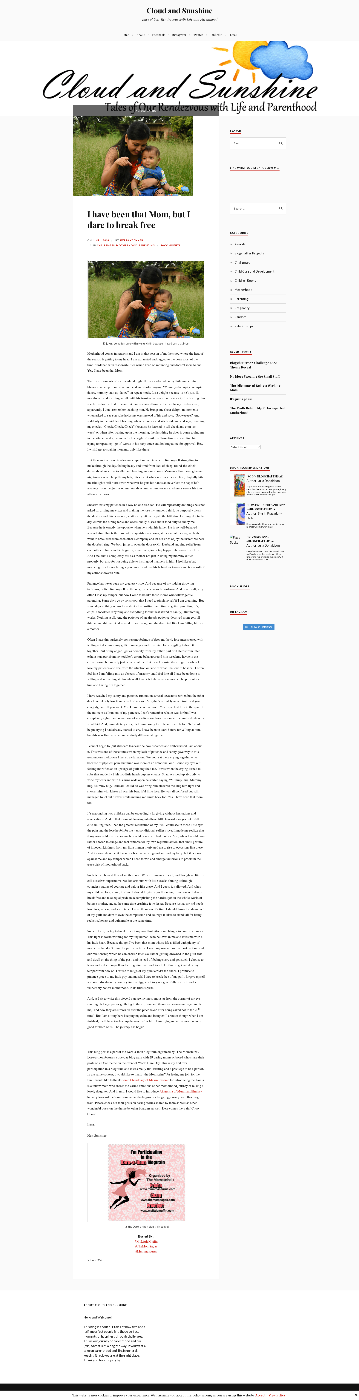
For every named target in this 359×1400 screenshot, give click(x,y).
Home (125, 35)
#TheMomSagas (146, 1246)
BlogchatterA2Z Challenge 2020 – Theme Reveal (255, 365)
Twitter (198, 35)
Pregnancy (242, 308)
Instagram (179, 35)
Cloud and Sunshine (180, 10)
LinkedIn (217, 35)
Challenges (106, 245)
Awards (240, 244)
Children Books (245, 280)
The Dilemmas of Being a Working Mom (255, 387)
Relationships (243, 326)
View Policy (277, 1395)
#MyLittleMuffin (146, 1241)
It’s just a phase (241, 399)
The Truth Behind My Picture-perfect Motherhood (258, 410)
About (141, 35)
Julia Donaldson (269, 481)
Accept (260, 1395)
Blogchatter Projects (249, 253)
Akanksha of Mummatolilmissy (180, 1091)
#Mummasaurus (146, 1251)
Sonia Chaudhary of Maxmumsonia (145, 1080)
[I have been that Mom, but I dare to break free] (133, 195)
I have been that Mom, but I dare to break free (138, 219)
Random (240, 317)
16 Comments (171, 245)
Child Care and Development (254, 271)
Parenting (147, 245)
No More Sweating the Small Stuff (255, 376)
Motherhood (126, 245)
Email (233, 35)
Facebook (158, 35)
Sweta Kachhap (131, 240)
